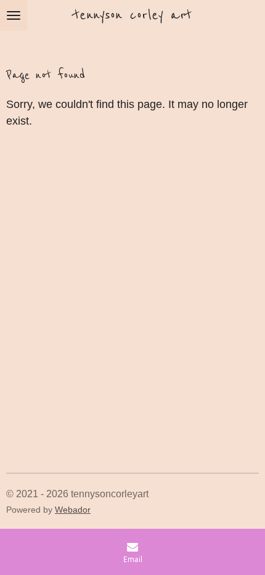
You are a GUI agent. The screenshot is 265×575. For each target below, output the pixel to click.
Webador (73, 510)
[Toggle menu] (13, 15)
